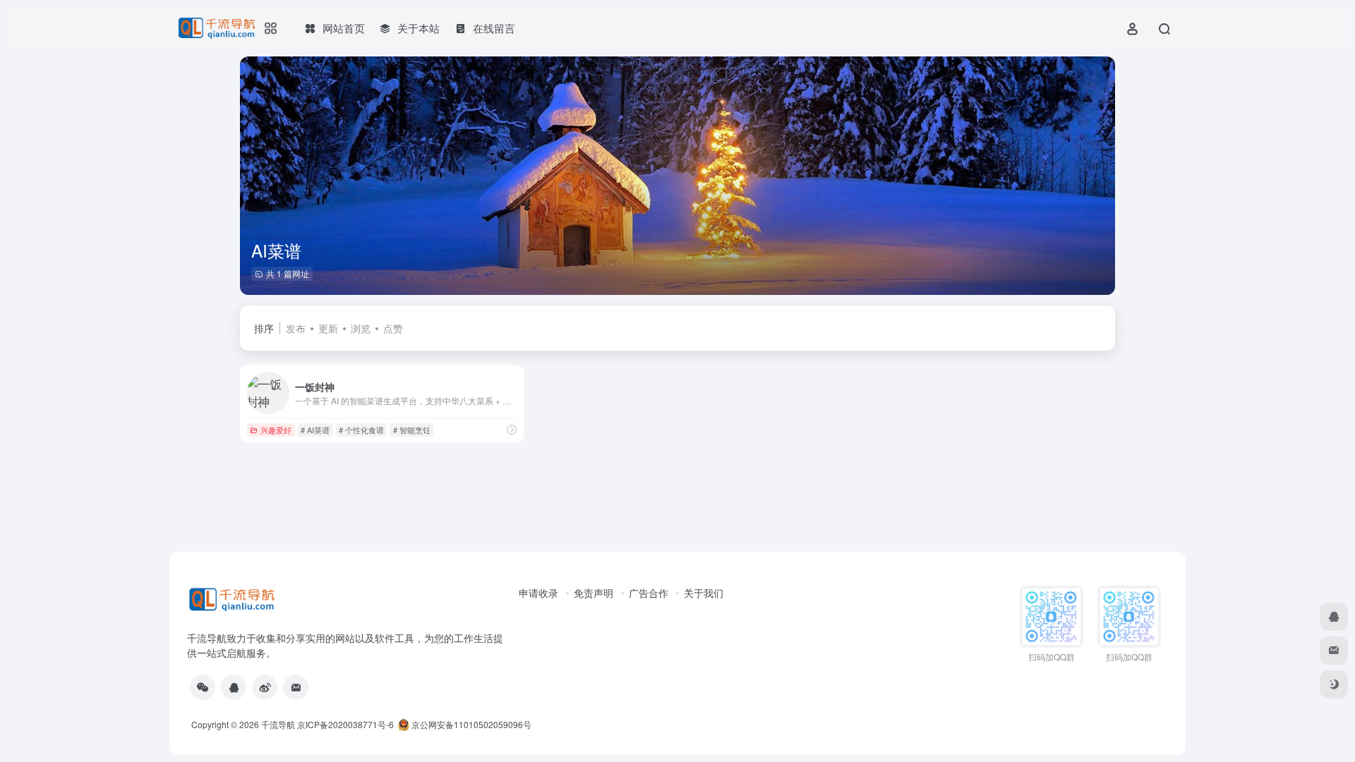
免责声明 (593, 593)
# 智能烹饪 (411, 429)
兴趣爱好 (275, 429)
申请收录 (538, 593)
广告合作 (648, 593)
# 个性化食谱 (361, 429)
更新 (328, 328)
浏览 (361, 328)
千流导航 (278, 724)
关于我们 (703, 593)
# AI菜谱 (315, 429)
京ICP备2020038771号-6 (345, 724)
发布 (296, 328)
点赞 (393, 328)
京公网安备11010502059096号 (470, 724)
